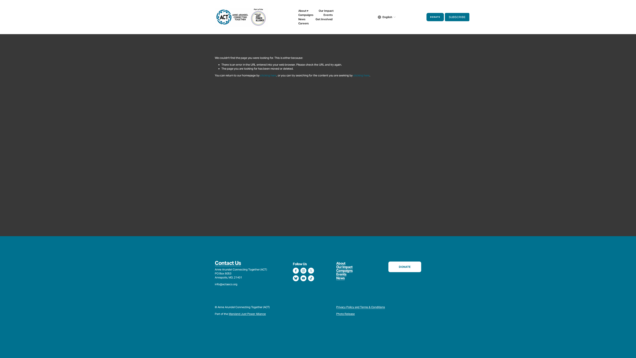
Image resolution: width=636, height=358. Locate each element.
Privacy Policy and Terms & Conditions (360, 307)
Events (328, 15)
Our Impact (344, 267)
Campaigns (344, 270)
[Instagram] (303, 271)
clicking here (268, 75)
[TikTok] (311, 278)
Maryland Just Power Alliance (247, 314)
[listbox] (387, 17)
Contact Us (228, 263)
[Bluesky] (296, 278)
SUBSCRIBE (457, 17)
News (301, 19)
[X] (311, 271)
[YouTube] (303, 278)
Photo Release (345, 314)
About (340, 263)
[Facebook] (296, 271)
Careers (303, 23)
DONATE (435, 17)
